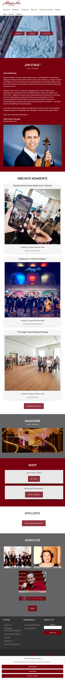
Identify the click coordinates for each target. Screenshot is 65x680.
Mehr (32, 608)
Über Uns (34, 10)
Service (11, 14)
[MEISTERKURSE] (32, 452)
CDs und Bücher (34, 494)
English (18, 14)
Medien (57, 10)
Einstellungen (32, 676)
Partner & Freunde (46, 10)
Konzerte (6, 10)
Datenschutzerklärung (12, 634)
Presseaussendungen (32, 625)
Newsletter (8, 641)
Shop (5, 14)
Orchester (25, 10)
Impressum (8, 625)
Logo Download (30, 628)
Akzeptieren (32, 666)
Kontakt (7, 637)
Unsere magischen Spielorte (34, 523)
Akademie (15, 10)
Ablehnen (32, 671)
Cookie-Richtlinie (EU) (12, 644)
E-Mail (53, 625)
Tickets (34, 479)
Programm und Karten (33, 406)
